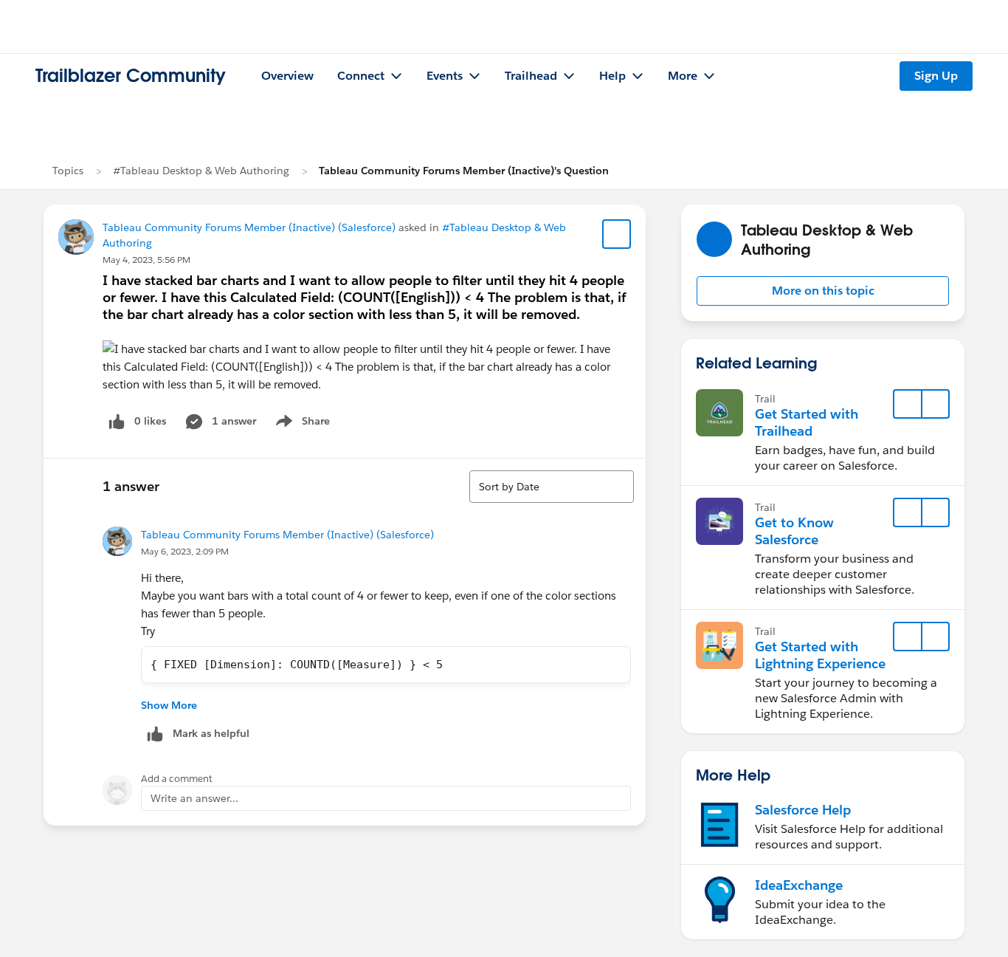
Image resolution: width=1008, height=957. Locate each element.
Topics (67, 170)
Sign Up (936, 75)
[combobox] (551, 486)
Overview (287, 75)
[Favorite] (617, 234)
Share (301, 423)
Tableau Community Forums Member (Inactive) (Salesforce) (249, 227)
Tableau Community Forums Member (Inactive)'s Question (464, 170)
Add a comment (177, 778)
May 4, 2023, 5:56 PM (146, 259)
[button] (823, 291)
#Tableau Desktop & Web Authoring (201, 170)
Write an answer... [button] (194, 798)
